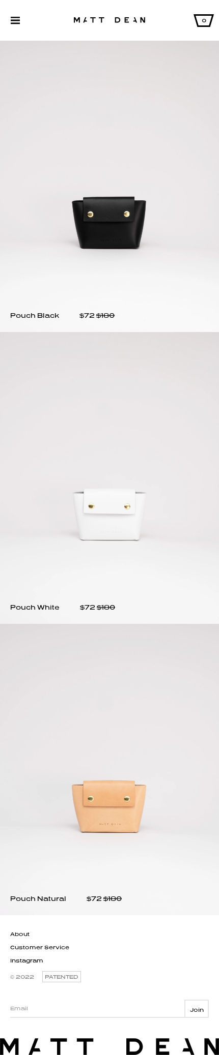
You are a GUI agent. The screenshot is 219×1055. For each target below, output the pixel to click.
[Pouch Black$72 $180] (109, 330)
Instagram (26, 960)
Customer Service (39, 947)
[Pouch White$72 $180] (109, 621)
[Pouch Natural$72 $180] (109, 913)
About (20, 934)
